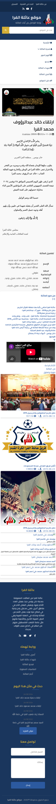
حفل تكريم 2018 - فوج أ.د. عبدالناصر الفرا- (38, 310)
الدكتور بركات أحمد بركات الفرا (42, 549)
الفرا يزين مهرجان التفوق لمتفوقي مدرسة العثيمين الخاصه (30, 324)
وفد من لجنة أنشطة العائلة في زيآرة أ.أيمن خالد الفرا (33, 327)
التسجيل (14, 4)
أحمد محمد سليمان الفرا (45, 561)
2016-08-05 (49, 531)
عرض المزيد (28, 731)
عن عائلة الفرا (41, 4)
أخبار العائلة (28, 674)
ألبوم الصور (45, 55)
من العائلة (50, 369)
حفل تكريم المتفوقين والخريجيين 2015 (39, 413)
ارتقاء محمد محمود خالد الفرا (28, 706)
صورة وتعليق (49, 372)
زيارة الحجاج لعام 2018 (46, 313)
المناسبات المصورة (28, 669)
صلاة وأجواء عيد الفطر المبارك (42, 330)
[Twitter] (30, 636)
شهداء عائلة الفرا (28, 659)
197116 (30, 416)
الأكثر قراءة (50, 365)
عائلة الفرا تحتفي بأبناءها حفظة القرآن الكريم (36, 307)
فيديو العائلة (28, 664)
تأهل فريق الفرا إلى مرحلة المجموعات (39, 466)
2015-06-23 (49, 469)
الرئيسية (46, 42)
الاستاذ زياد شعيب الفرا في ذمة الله (28, 714)
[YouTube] (27, 9)
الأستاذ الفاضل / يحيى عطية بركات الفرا (38, 322)
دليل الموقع (45, 80)
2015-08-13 (49, 416)
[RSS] (23, 9)
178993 (30, 469)
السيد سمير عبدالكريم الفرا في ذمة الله (28, 724)
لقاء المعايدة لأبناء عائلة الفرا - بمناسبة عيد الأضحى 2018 (31, 319)
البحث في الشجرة (26, 4)
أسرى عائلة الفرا (28, 655)
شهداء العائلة (44, 68)
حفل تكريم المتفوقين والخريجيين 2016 (39, 528)
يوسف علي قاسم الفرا (45, 539)
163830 (30, 531)
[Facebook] (31, 9)
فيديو (47, 61)
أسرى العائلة (44, 74)
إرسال (28, 785)
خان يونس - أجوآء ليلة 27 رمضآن (41, 333)
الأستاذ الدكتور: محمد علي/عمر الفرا (40, 571)
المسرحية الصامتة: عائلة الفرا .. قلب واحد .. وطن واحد (33, 316)
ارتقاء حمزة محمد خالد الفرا (28, 698)
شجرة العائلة (45, 49)
